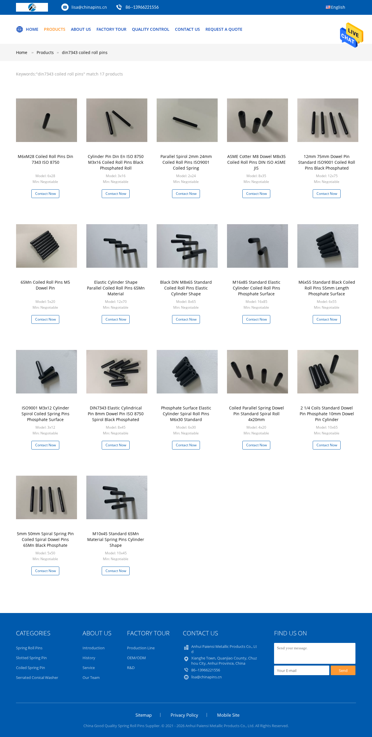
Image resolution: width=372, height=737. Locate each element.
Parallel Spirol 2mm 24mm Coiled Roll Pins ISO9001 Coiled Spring (186, 162)
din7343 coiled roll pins (85, 52)
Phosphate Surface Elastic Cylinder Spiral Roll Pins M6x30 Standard (186, 413)
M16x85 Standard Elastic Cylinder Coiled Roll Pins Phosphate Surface (256, 287)
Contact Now (45, 193)
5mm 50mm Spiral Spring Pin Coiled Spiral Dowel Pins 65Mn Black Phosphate (45, 539)
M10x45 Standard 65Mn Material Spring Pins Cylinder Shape (115, 539)
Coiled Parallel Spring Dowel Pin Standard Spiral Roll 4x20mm (256, 413)
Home (32, 29)
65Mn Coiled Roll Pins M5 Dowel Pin (45, 285)
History (89, 657)
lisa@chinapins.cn (89, 7)
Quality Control (150, 29)
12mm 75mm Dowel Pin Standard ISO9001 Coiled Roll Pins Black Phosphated (326, 162)
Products (54, 29)
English (338, 7)
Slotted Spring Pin (31, 657)
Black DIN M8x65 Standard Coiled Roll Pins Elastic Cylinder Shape (186, 287)
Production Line (141, 647)
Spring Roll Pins (29, 647)
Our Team (91, 677)
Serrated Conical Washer (37, 677)
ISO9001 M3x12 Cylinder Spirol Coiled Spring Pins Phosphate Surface (45, 413)
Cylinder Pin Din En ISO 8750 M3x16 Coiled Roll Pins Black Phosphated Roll (116, 162)
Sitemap (143, 715)
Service (89, 667)
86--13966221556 (142, 8)
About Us (81, 29)
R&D (131, 667)
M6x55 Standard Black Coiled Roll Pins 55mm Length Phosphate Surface (326, 287)
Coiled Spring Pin (30, 667)
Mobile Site (228, 715)
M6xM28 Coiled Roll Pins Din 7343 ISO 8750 (45, 159)
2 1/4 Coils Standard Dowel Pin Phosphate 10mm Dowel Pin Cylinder (327, 413)
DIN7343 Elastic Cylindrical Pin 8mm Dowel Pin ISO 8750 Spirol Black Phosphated (116, 413)
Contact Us (187, 29)
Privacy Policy (184, 715)
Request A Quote (223, 29)
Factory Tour (111, 29)
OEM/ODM (136, 657)
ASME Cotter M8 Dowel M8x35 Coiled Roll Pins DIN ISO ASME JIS (256, 162)
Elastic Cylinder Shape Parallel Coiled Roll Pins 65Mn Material (116, 287)
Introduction (94, 647)
